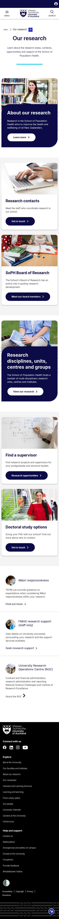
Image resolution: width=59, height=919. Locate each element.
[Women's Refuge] (6, 885)
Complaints (8, 859)
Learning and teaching (13, 792)
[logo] (29, 13)
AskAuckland (9, 842)
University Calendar (12, 809)
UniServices (8, 821)
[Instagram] (18, 747)
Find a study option (11, 798)
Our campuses (9, 780)
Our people (8, 804)
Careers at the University (14, 815)
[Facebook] (5, 747)
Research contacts (22, 201)
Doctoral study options (26, 527)
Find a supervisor (21, 455)
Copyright (20, 891)
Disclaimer (6, 895)
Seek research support (20, 648)
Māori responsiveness (33, 580)
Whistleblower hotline (12, 871)
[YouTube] (25, 747)
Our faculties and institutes (15, 768)
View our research (23, 391)
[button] (56, 4)
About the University (12, 762)
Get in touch (18, 221)
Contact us (8, 836)
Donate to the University (14, 853)
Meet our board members (26, 296)
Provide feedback (11, 865)
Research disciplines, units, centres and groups (29, 361)
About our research (29, 113)
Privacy (30, 891)
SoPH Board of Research (27, 273)
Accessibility (7, 891)
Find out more (14, 604)
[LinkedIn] (11, 747)
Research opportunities (25, 475)
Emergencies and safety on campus (19, 847)
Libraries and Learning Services (17, 786)
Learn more (19, 137)
